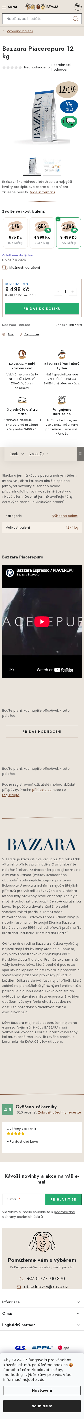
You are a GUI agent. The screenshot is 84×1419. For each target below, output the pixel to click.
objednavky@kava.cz (46, 1286)
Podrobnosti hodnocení (61, 67)
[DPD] (63, 1347)
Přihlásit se (63, 1199)
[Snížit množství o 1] (58, 292)
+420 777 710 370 (46, 1278)
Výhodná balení (65, 516)
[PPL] (42, 1347)
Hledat (75, 18)
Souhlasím (42, 1406)
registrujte (10, 795)
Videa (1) (36, 453)
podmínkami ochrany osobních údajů (38, 1214)
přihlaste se (42, 789)
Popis (14, 453)
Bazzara (75, 325)
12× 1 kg (72, 527)
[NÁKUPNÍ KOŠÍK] (77, 7)
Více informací (42, 192)
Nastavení (42, 1390)
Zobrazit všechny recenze (59, 1112)
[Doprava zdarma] (42, 233)
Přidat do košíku (42, 308)
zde (41, 1379)
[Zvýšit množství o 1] (73, 292)
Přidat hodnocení (42, 731)
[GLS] (21, 1347)
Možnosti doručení (24, 267)
